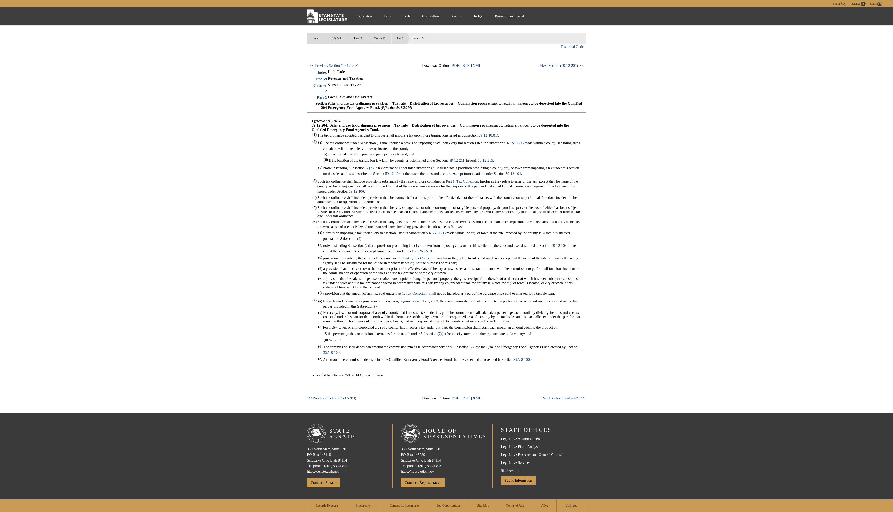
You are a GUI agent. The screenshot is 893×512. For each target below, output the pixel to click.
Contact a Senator (324, 483)
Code (406, 16)
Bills (387, 16)
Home (316, 38)
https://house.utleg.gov (417, 471)
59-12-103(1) (488, 135)
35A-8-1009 (332, 353)
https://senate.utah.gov (323, 471)
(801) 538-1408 (335, 466)
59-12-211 (456, 160)
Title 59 (358, 38)
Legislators (365, 16)
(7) (376, 306)
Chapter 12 (380, 38)
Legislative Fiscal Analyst (520, 447)
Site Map (483, 505)
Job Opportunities (448, 505)
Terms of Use (515, 505)
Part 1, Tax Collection (462, 181)
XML (477, 65)
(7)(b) (441, 334)
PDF (455, 65)
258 (347, 375)
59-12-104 (392, 174)
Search (837, 3)
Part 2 (400, 38)
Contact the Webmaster (405, 505)
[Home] (327, 16)
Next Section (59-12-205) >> (561, 65)
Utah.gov (571, 505)
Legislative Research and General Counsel (532, 455)
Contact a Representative (423, 483)
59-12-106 (356, 191)
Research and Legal (509, 16)
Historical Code (572, 47)
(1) (379, 143)
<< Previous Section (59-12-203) (334, 65)
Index (322, 72)
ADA (544, 505)
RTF (466, 65)
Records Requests (327, 505)
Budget (478, 16)
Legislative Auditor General (521, 439)
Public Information (518, 480)
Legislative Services (515, 463)
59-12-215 (485, 160)
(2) (433, 168)
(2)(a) (370, 168)
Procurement (364, 505)
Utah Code (336, 38)
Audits (456, 16)
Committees (431, 16)
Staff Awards (510, 470)
